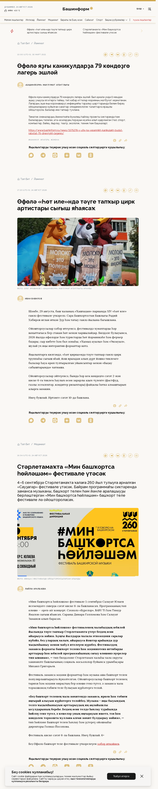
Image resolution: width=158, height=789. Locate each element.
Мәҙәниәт (53, 20)
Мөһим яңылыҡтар (13, 20)
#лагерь (45, 140)
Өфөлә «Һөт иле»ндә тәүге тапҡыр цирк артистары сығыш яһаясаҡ (49, 31)
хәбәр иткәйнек (108, 744)
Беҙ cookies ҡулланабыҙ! (33, 772)
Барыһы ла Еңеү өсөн (71, 20)
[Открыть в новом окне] (31, 155)
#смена (55, 140)
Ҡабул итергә (121, 776)
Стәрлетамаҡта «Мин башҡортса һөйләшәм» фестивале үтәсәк (102, 31)
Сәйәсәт (89, 20)
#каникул (34, 140)
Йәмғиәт (41, 20)
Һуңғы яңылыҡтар (142, 20)
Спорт (99, 20)
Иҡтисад (30, 20)
